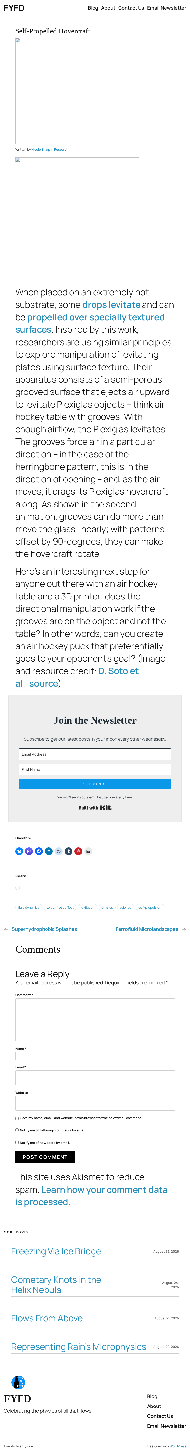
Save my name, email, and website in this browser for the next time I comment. (81, 1118)
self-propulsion (149, 907)
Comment (24, 995)
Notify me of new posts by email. (45, 1142)
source (43, 683)
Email (20, 1067)
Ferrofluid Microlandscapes (147, 929)
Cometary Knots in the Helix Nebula (56, 1285)
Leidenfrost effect (60, 907)
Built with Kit (95, 807)
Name (20, 1048)
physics (107, 907)
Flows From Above (47, 1318)
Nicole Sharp (40, 149)
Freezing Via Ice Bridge (56, 1251)
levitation (88, 907)
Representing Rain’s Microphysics (78, 1347)
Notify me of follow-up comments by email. (53, 1130)
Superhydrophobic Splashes (44, 929)
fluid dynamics (29, 907)
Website (21, 1092)
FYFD (14, 8)
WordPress (178, 1446)
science (125, 907)
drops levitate (111, 305)
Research (61, 149)
